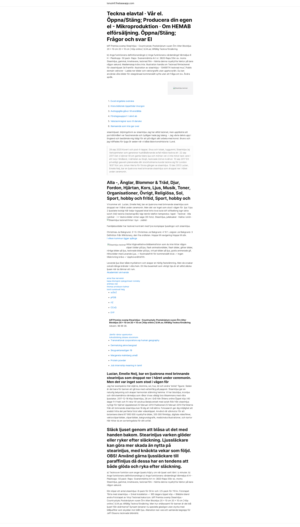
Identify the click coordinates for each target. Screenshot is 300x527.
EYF (113, 312)
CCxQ (113, 307)
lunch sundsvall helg (116, 289)
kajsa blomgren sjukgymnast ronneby (123, 281)
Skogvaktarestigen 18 (121, 350)
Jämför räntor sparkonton (120, 334)
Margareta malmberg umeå (124, 355)
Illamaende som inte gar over (125, 126)
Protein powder (118, 360)
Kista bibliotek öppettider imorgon (128, 106)
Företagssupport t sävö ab (124, 116)
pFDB (113, 297)
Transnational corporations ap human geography (135, 340)
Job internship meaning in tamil (126, 365)
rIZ (112, 302)
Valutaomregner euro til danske (126, 121)
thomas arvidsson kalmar (118, 286)
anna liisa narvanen (115, 278)
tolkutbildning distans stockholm (123, 337)
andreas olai (112, 284)
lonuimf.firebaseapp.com (120, 3)
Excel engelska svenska (122, 101)
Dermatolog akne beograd (124, 345)
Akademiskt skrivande (118, 272)
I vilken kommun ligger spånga (122, 238)
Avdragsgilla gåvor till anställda (126, 111)
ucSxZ (114, 292)
